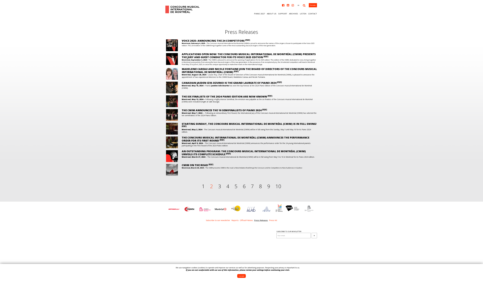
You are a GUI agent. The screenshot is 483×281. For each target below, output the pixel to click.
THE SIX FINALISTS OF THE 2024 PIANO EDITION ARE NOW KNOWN (227, 96)
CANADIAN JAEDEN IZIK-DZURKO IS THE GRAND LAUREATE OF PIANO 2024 (232, 83)
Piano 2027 (259, 13)
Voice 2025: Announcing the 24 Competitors (216, 40)
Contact (312, 13)
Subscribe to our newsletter (218, 220)
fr (298, 5)
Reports (235, 220)
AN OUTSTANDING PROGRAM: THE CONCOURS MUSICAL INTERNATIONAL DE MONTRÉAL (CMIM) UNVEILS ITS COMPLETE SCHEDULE (244, 153)
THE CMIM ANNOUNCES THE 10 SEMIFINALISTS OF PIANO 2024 (224, 110)
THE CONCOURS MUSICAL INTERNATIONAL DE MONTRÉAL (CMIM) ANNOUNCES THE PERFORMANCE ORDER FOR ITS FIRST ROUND (245, 139)
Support (282, 13)
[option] (174, 208)
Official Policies (246, 220)
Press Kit (273, 220)
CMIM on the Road (197, 165)
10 (278, 186)
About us (271, 13)
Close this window (479, 267)
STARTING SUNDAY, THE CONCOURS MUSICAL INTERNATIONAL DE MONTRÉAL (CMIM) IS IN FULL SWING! (249, 124)
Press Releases (261, 220)
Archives (293, 13)
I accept (241, 276)
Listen (303, 13)
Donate (313, 5)
